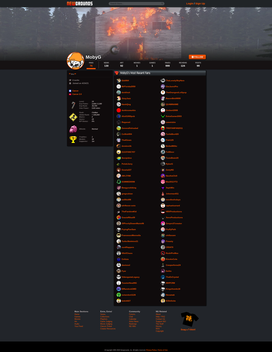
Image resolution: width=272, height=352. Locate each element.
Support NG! (161, 321)
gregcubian (127, 194)
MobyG (94, 57)
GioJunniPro (172, 86)
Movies (77, 319)
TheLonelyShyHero (175, 81)
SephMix (170, 188)
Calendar (132, 319)
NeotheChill (171, 176)
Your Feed (79, 326)
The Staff (159, 324)
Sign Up (200, 3)
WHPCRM (170, 283)
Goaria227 (126, 170)
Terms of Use (163, 350)
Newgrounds (80, 3)
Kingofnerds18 (173, 289)
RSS (158, 329)
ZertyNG (170, 170)
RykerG (169, 164)
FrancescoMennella (131, 235)
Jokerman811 (172, 194)
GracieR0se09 (128, 217)
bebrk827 (126, 301)
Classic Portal (106, 326)
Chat (131, 317)
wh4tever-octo (129, 206)
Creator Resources (108, 329)
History (159, 326)
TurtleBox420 (172, 134)
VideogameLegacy (131, 277)
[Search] (162, 4)
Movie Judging (106, 324)
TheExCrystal (172, 277)
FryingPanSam (129, 229)
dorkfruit (126, 92)
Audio (77, 324)
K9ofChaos (127, 253)
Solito (169, 271)
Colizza (125, 259)
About (158, 314)
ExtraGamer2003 (174, 116)
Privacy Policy (151, 350)
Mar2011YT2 (172, 182)
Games (77, 317)
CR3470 (169, 247)
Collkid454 (127, 134)
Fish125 (170, 140)
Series (103, 314)
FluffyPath (171, 229)
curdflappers (128, 247)
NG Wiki (132, 326)
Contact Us (160, 319)
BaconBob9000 (173, 98)
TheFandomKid (129, 212)
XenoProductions (174, 217)
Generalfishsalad (130, 128)
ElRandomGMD (129, 289)
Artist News (134, 321)
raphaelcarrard (173, 206)
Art (76, 321)
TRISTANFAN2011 (174, 128)
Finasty (169, 241)
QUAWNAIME (172, 104)
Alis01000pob (128, 116)
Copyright (160, 331)
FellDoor (170, 152)
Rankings (133, 324)
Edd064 (125, 81)
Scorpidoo (127, 158)
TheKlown (126, 140)
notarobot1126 (129, 295)
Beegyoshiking (129, 188)
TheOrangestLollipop (176, 92)
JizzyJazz (126, 98)
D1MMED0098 (128, 182)
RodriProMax (172, 253)
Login (189, 3)
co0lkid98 (126, 200)
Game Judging (106, 321)
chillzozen (171, 235)
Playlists (103, 319)
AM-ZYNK (126, 176)
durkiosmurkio (129, 110)
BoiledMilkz (171, 146)
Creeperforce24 (173, 265)
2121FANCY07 (128, 152)
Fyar (124, 271)
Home (77, 314)
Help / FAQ (160, 317)
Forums (132, 314)
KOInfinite (171, 301)
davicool (126, 265)
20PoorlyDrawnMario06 (133, 223)
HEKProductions (174, 212)
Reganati (126, 122)
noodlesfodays (173, 200)
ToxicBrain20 (172, 158)
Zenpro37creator (174, 223)
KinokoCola (171, 259)
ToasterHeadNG (129, 283)
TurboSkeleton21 (130, 241)
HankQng (126, 104)
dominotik (126, 146)
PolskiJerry (127, 164)
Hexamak (170, 295)
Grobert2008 (172, 110)
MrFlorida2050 (128, 86)
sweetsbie (171, 122)
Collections (104, 317)
